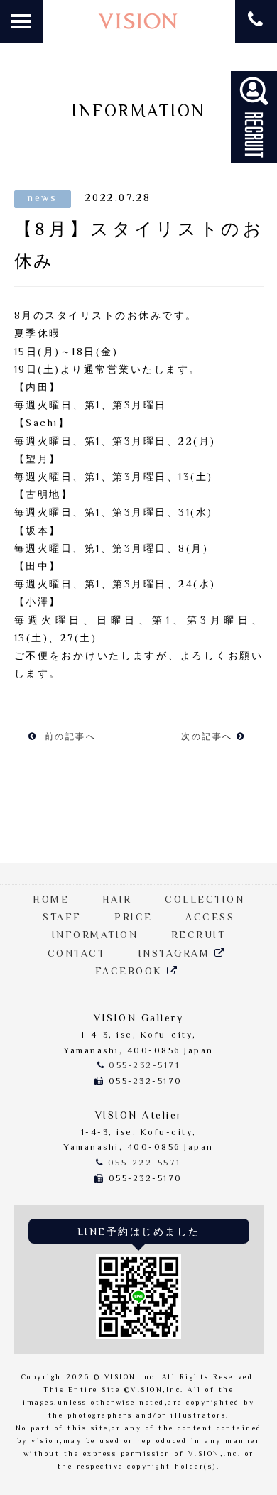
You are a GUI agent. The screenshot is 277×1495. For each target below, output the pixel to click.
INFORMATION (95, 936)
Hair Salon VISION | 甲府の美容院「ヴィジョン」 (138, 22)
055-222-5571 (144, 1163)
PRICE (133, 918)
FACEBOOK (131, 972)
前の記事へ (68, 737)
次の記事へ (209, 737)
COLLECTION (204, 900)
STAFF (62, 918)
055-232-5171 (144, 1066)
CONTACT (77, 954)
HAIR (117, 900)
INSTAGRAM (176, 954)
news (42, 199)
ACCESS (209, 918)
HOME (51, 900)
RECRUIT (198, 936)
